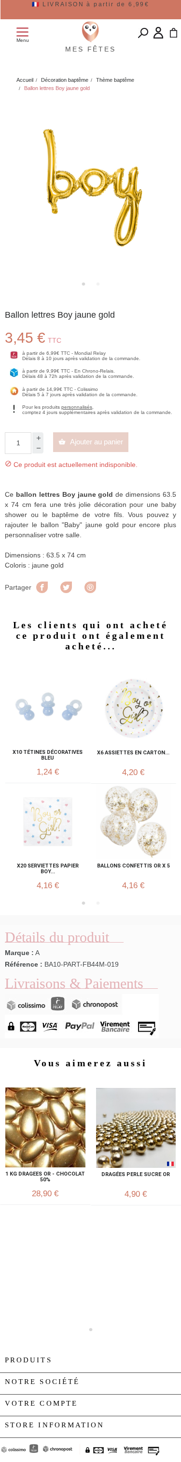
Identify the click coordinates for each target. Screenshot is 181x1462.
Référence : (23, 964)
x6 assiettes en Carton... (133, 753)
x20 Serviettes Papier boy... (48, 869)
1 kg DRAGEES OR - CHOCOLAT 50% (45, 1177)
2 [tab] (98, 284)
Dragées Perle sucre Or (135, 1174)
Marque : (19, 953)
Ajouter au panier (90, 442)
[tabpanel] (90, 187)
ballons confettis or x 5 (133, 866)
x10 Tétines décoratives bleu (48, 755)
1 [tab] (83, 284)
